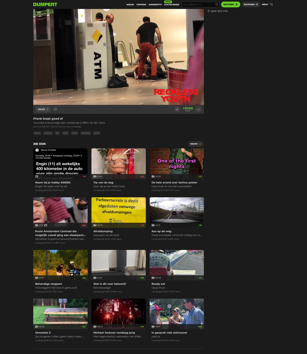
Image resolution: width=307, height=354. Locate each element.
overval (47, 133)
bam (65, 133)
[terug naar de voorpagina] (45, 4)
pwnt (96, 133)
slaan (74, 133)
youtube (86, 133)
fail (57, 133)
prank (37, 133)
